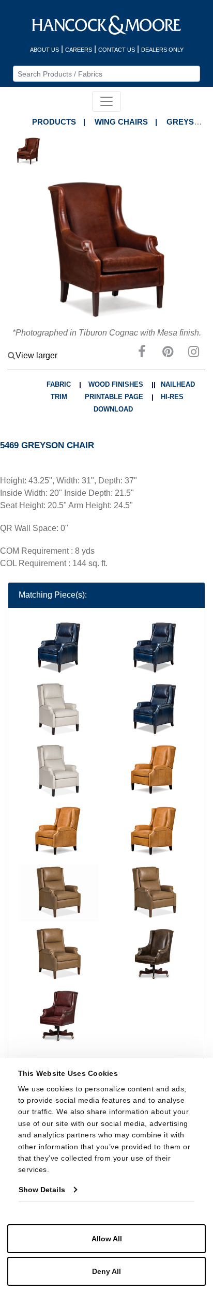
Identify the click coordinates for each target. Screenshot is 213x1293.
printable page (114, 397)
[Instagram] (193, 353)
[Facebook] (142, 353)
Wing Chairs (121, 121)
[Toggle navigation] (106, 101)
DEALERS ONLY (162, 50)
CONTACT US (116, 50)
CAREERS (78, 50)
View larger (36, 355)
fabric (59, 384)
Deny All (106, 1271)
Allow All (107, 1239)
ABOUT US (44, 50)
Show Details (42, 1189)
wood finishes (115, 384)
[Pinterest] (167, 353)
